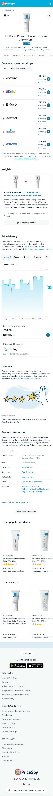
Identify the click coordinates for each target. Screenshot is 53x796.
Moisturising (44, 489)
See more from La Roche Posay (15, 502)
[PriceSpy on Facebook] (23, 784)
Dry (23, 472)
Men (31, 477)
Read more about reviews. (29, 378)
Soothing (38, 491)
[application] (26, 295)
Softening (34, 486)
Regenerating (28, 491)
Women (25, 477)
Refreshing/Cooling (30, 489)
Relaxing (25, 486)
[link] (26, 200)
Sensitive (29, 472)
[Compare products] (48, 16)
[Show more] (4, 79)
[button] (6, 15)
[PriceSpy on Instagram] (29, 784)
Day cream (26, 481)
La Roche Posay (29, 462)
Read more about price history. (38, 249)
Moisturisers (9, 10)
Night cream (37, 481)
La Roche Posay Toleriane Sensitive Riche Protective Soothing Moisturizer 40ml (22, 195)
